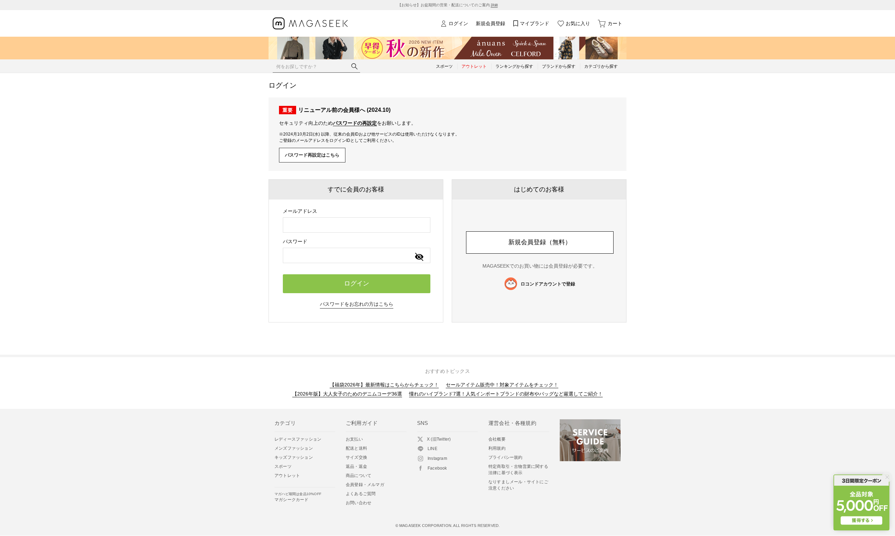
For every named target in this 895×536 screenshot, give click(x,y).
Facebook (437, 468)
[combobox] (356, 225)
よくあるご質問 (360, 493)
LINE (432, 448)
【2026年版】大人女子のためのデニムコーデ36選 (347, 394)
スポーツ (283, 466)
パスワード (295, 241)
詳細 (494, 5)
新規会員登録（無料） (539, 242)
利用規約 (497, 448)
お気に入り (578, 23)
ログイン (458, 23)
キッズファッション (293, 457)
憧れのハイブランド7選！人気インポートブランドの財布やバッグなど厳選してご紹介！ (506, 394)
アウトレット (287, 475)
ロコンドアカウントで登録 (548, 284)
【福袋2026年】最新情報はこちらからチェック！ (384, 384)
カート (615, 23)
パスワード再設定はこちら (312, 155)
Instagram (437, 458)
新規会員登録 (490, 23)
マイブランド (534, 23)
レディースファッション (297, 439)
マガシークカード (297, 497)
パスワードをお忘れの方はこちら (356, 304)
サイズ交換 (356, 457)
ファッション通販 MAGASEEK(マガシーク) (310, 23)
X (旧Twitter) (439, 439)
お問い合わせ (358, 502)
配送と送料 (356, 448)
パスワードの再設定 (355, 123)
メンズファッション (293, 448)
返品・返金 (356, 466)
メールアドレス (300, 211)
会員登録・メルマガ (365, 484)
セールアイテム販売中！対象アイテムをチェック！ (502, 384)
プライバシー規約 (505, 457)
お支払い (354, 439)
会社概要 (497, 439)
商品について (358, 475)
